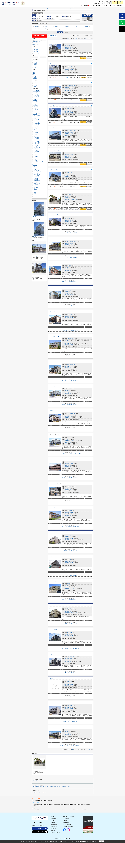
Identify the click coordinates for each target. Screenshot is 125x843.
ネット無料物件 (66, 822)
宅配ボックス (36, 175)
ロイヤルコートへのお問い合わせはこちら (70, 380)
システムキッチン (36, 145)
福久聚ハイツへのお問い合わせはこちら (70, 330)
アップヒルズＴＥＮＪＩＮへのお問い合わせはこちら (70, 745)
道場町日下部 (73, 85)
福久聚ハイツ (52, 311)
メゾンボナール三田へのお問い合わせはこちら (70, 232)
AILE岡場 (34, 216)
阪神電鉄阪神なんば (36, 806)
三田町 (71, 108)
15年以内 (35, 77)
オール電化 (35, 132)
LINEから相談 (112, 5)
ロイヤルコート (53, 361)
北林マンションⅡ (66, 810)
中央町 (71, 681)
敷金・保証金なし (36, 41)
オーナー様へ (120, 5)
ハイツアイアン (53, 238)
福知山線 (66, 45)
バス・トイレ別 (36, 147)
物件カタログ (54, 826)
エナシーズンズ (53, 556)
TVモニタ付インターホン (38, 174)
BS (34, 168)
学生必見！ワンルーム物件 (68, 816)
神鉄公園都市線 (67, 199)
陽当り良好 (35, 94)
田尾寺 (67, 26)
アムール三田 (35, 256)
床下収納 (35, 160)
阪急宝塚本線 (57, 804)
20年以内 (35, 78)
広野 (39, 786)
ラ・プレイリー (53, 459)
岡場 (56, 26)
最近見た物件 (120, 3)
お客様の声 (53, 818)
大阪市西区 (50, 800)
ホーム (81, 5)
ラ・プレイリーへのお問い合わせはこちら (70, 477)
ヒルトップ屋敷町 (53, 629)
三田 (66, 29)
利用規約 (53, 830)
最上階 (34, 193)
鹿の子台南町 (73, 656)
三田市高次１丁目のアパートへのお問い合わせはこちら (70, 502)
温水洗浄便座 (36, 151)
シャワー (35, 155)
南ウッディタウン (58, 786)
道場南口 (87, 26)
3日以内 (35, 85)
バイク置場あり (36, 137)
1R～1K (35, 47)
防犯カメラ (35, 179)
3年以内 (34, 72)
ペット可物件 (66, 818)
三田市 (68, 66)
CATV (34, 169)
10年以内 (35, 76)
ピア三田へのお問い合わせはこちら (70, 550)
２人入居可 (35, 101)
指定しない (35, 82)
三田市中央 (83, 810)
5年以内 (34, 73)
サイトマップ (54, 828)
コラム (52, 820)
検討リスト (114, 3)
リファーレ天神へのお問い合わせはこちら (70, 404)
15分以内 (35, 65)
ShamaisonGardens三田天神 (56, 192)
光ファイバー (36, 170)
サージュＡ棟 (52, 410)
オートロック (36, 173)
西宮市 (39, 780)
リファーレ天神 (53, 386)
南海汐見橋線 (87, 804)
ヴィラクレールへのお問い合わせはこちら (70, 599)
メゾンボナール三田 (54, 214)
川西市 (42, 780)
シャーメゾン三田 (53, 508)
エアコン (35, 157)
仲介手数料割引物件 (67, 824)
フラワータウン (74, 199)
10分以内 (35, 64)
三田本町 (57, 29)
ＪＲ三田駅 (89, 810)
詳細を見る (83, 58)
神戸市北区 (69, 85)
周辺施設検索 (54, 824)
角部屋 (34, 196)
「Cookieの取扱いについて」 (84, 841)
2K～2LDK (35, 50)
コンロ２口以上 (36, 142)
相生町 (71, 172)
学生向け (35, 118)
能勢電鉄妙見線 (64, 804)
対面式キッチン (36, 146)
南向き (34, 194)
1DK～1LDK (35, 49)
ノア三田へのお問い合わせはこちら (70, 623)
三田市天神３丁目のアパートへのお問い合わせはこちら (70, 453)
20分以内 (35, 67)
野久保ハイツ (52, 63)
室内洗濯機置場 (36, 123)
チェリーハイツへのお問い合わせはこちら (70, 305)
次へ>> (89, 38)
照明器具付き (36, 134)
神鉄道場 (37, 29)
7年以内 (34, 74)
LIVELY (51, 654)
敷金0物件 (65, 820)
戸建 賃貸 (72, 810)
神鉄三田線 (67, 47)
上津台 (72, 152)
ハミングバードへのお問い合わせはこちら (70, 281)
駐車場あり (35, 187)
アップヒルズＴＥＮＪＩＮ (55, 727)
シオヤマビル (52, 41)
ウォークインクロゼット (38, 161)
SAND (54, 810)
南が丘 (71, 66)
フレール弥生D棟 (53, 127)
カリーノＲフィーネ (54, 83)
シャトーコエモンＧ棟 (54, 150)
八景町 (71, 290)
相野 (41, 786)
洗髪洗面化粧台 (36, 154)
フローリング (36, 124)
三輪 (70, 559)
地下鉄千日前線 (80, 804)
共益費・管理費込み (37, 44)
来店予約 (98, 5)
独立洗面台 (35, 156)
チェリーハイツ (53, 287)
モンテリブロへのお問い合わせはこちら (70, 696)
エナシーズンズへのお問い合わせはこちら (70, 575)
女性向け (35, 120)
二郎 (76, 26)
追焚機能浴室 (36, 148)
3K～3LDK (35, 51)
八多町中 (73, 364)
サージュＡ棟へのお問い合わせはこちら (70, 429)
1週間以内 (35, 86)
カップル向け (36, 119)
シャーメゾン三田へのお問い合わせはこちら (70, 526)
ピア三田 (52, 532)
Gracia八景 (52, 702)
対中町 (71, 510)
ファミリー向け (36, 122)
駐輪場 (34, 136)
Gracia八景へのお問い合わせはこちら (70, 721)
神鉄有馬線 (51, 804)
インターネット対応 (37, 171)
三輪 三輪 (34, 810)
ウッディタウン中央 (66, 786)
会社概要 (92, 5)
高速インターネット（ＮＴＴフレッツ (45, 810)
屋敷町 (71, 535)
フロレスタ (59, 810)
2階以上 (35, 188)
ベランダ (35, 128)
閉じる (101, 841)
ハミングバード (53, 263)
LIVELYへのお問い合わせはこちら (70, 672)
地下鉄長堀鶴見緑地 (72, 804)
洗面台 (34, 152)
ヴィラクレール (53, 581)
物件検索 (86, 5)
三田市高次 (78, 810)
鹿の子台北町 (73, 130)
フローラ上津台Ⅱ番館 (54, 336)
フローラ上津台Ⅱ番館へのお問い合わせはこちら (70, 355)
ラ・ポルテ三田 (53, 105)
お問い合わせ (104, 5)
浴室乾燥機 (35, 150)
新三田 (36, 786)
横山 (46, 29)
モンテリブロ (52, 678)
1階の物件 (35, 189)
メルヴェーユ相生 (53, 169)
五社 (46, 26)
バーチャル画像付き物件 (68, 826)
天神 (70, 194)
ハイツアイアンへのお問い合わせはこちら (70, 257)
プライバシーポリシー (55, 832)
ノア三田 (52, 605)
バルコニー (35, 129)
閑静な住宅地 (36, 95)
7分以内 (35, 63)
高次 (70, 486)
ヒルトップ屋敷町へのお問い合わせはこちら (70, 648)
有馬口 (37, 26)
